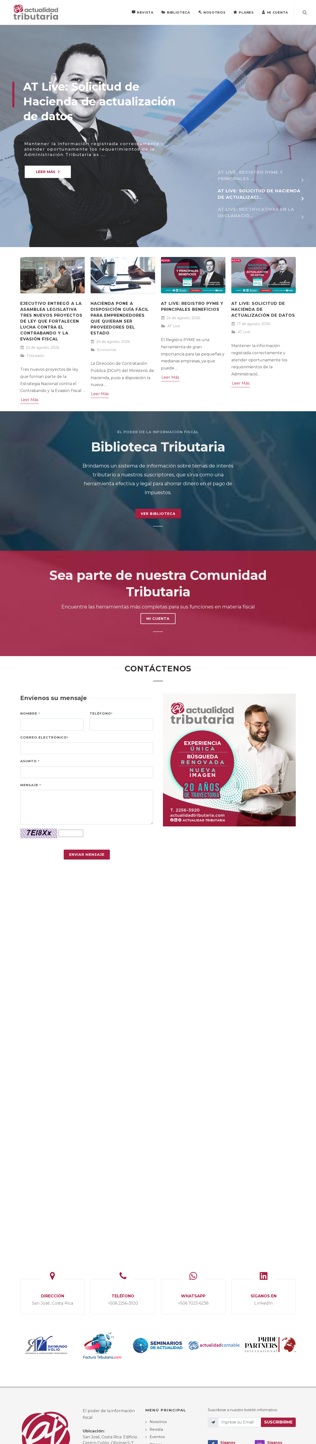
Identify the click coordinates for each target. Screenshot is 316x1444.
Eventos (157, 1436)
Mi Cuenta (277, 12)
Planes (246, 12)
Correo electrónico (44, 737)
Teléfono (101, 713)
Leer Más (29, 399)
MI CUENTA (158, 618)
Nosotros (214, 12)
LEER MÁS (45, 171)
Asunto (30, 761)
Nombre (30, 713)
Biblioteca (178, 12)
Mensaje (30, 785)
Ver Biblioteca (158, 513)
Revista (145, 12)
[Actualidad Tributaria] (36, 12)
